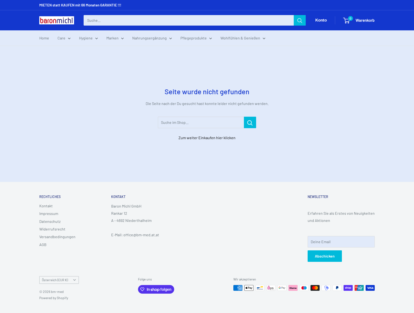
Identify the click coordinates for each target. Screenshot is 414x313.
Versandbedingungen (57, 236)
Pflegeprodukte (193, 38)
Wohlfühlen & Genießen (240, 38)
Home (44, 38)
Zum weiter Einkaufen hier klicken (207, 137)
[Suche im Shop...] (250, 122)
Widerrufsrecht (52, 229)
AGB (42, 244)
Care (61, 38)
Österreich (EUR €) (55, 280)
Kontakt (46, 205)
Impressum (48, 213)
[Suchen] (300, 20)
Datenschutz (50, 221)
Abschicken (325, 256)
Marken (112, 38)
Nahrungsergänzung (149, 38)
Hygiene (86, 38)
